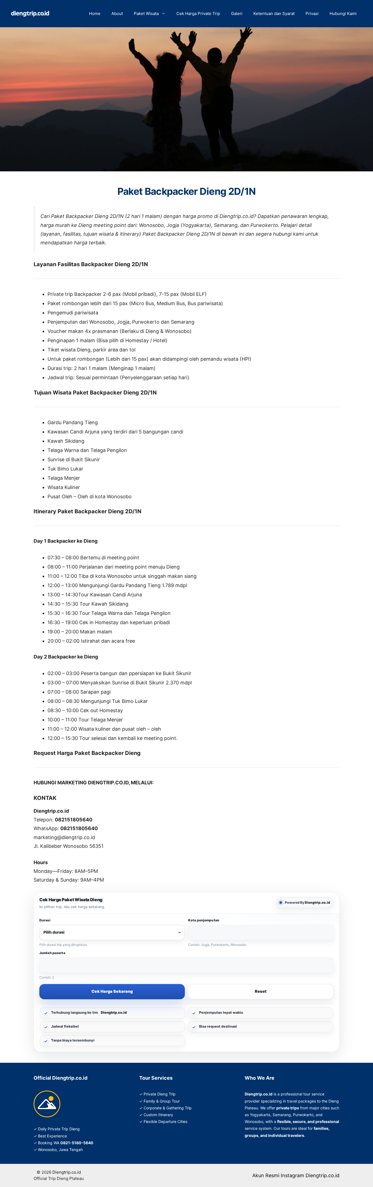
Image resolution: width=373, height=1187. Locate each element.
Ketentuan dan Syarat (274, 13)
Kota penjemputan (203, 920)
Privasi (312, 13)
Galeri (236, 13)
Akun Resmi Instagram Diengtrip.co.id (295, 1175)
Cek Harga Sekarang (112, 991)
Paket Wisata (146, 13)
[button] (165, 13)
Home (94, 13)
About (117, 13)
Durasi (45, 920)
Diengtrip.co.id (66, 1172)
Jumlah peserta (52, 953)
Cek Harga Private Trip (198, 13)
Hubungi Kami (343, 13)
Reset (261, 991)
